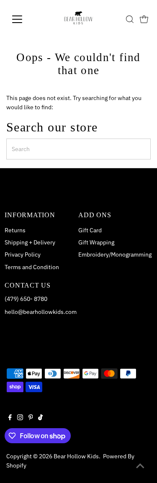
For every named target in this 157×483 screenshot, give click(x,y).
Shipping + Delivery (30, 242)
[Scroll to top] (140, 466)
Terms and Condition (32, 267)
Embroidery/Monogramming (115, 254)
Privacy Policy (23, 254)
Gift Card (90, 230)
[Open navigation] (24, 19)
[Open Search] (130, 19)
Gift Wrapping (96, 242)
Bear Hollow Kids (76, 456)
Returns (15, 230)
